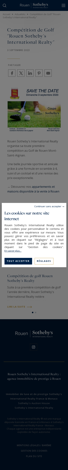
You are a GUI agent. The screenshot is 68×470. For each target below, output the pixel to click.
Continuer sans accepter (47, 206)
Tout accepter (18, 261)
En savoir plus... (12, 250)
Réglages (44, 261)
